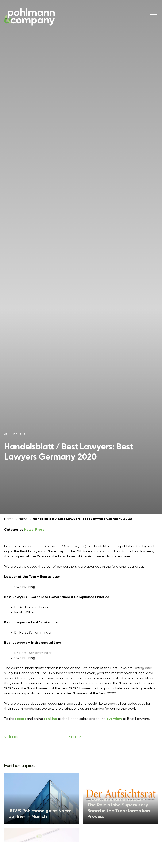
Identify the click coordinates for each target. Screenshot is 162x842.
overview (114, 719)
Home (9, 519)
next (72, 737)
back (13, 737)
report (20, 719)
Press (39, 529)
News (23, 519)
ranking (50, 719)
